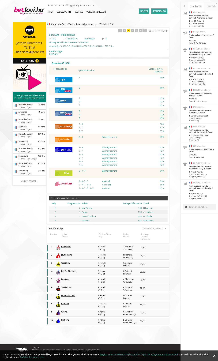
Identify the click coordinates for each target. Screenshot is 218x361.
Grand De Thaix (68, 295)
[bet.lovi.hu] (29, 14)
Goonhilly (65, 263)
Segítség (79, 12)
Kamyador (66, 246)
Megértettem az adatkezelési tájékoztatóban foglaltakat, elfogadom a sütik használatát (139, 354)
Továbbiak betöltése (198, 207)
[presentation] (184, 6)
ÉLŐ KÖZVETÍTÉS (64, 12)
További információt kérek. (32, 357)
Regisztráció (159, 11)
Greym (64, 311)
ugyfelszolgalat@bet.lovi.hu (81, 5)
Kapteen (65, 303)
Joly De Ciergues (68, 271)
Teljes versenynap (159, 30)
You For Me (66, 287)
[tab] (184, 6)
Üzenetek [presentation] (211, 6)
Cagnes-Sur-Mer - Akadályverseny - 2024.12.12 (82, 24)
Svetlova (65, 320)
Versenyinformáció (96, 12)
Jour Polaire (66, 254)
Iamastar (65, 279)
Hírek (50, 12)
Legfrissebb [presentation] (196, 6)
